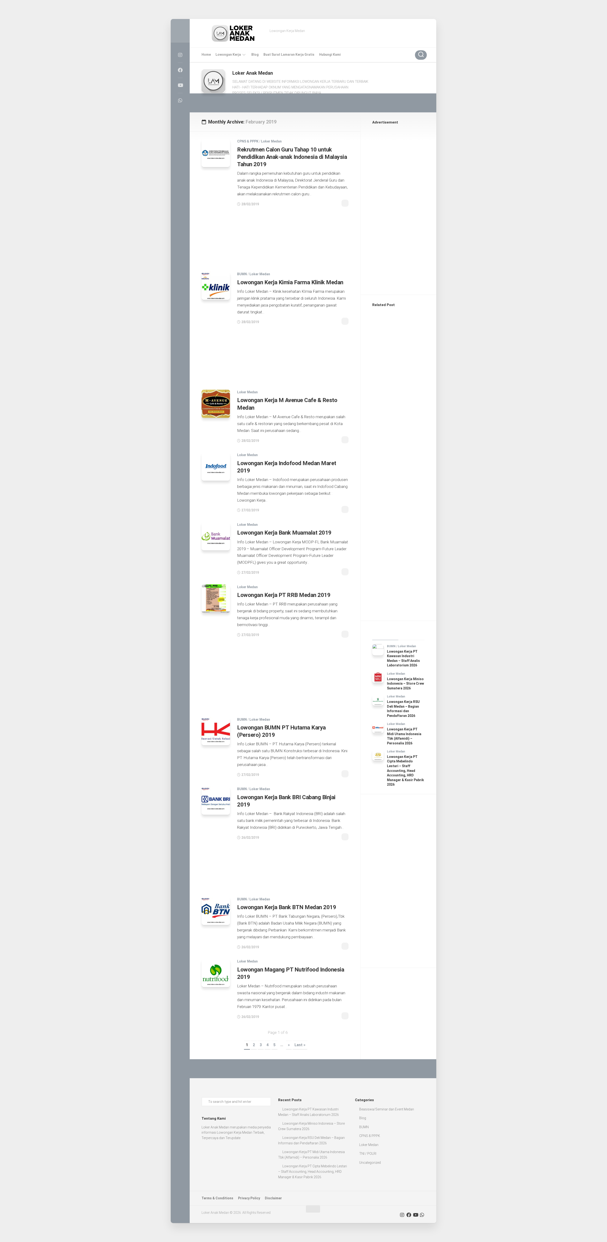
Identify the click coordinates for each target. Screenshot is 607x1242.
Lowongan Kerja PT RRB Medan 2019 (283, 595)
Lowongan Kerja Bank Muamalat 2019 (284, 532)
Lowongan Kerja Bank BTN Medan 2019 (286, 907)
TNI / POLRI (367, 1153)
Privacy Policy (249, 1198)
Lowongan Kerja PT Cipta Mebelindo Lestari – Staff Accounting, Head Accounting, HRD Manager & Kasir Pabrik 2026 (405, 771)
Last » (299, 1045)
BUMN (242, 274)
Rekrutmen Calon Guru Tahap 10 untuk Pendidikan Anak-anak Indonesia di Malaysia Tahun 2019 (292, 157)
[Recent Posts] (385, 634)
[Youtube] (180, 85)
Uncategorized (370, 1162)
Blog (255, 54)
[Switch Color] (180, 31)
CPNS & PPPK (247, 141)
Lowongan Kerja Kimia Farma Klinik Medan (290, 282)
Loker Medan (271, 141)
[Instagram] (180, 55)
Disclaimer (273, 1198)
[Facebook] (180, 70)
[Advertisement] (275, 236)
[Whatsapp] (180, 100)
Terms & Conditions (217, 1198)
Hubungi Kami (330, 54)
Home (206, 54)
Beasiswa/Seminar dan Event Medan (386, 1109)
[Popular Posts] (411, 634)
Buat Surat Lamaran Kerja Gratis (288, 54)
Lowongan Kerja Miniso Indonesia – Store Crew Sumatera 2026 (405, 683)
